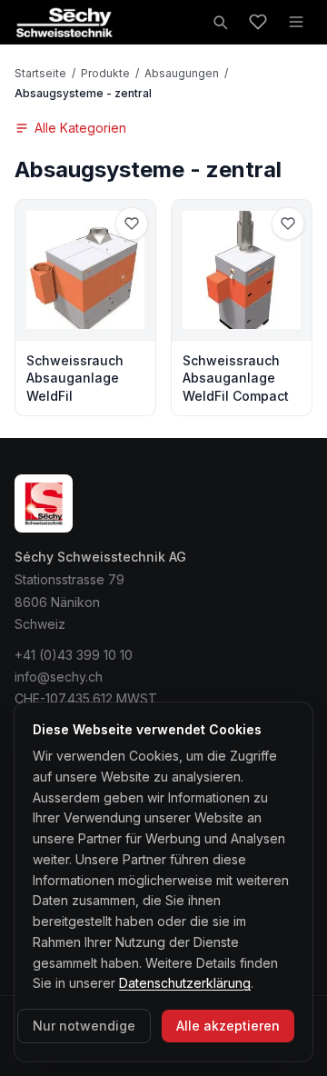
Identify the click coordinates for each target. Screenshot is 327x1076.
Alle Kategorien (80, 127)
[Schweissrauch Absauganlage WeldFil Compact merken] (288, 223)
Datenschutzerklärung (185, 983)
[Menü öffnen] (296, 21)
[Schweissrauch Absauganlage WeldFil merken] (131, 223)
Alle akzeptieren (228, 1025)
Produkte (105, 73)
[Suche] (219, 21)
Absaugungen (181, 73)
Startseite (40, 73)
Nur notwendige (84, 1025)
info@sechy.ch (59, 676)
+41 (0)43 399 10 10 (74, 655)
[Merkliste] (258, 22)
